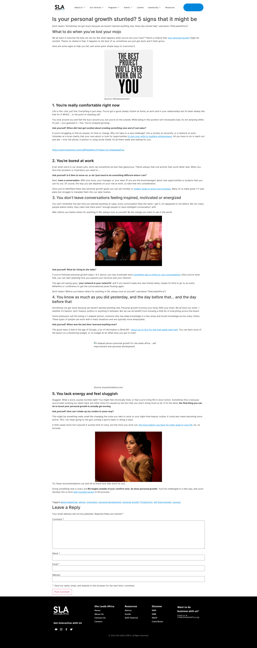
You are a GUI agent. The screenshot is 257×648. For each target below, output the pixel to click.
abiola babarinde (69, 502)
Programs (112, 7)
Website (56, 575)
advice (82, 502)
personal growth (130, 502)
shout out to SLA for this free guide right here (154, 329)
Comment (58, 519)
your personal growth (178, 37)
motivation (92, 502)
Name (56, 553)
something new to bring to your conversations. (157, 274)
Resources (170, 7)
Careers (140, 7)
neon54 (147, 645)
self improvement (162, 502)
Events (127, 7)
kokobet (110, 645)
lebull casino (121, 645)
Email (55, 564)
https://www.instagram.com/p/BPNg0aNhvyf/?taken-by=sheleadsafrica (88, 150)
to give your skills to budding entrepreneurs (150, 136)
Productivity (146, 502)
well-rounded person (83, 492)
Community (153, 7)
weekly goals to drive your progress (152, 188)
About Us (79, 7)
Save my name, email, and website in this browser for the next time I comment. (95, 586)
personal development (110, 502)
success (177, 502)
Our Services (95, 7)
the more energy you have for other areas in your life (165, 425)
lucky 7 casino (135, 645)
